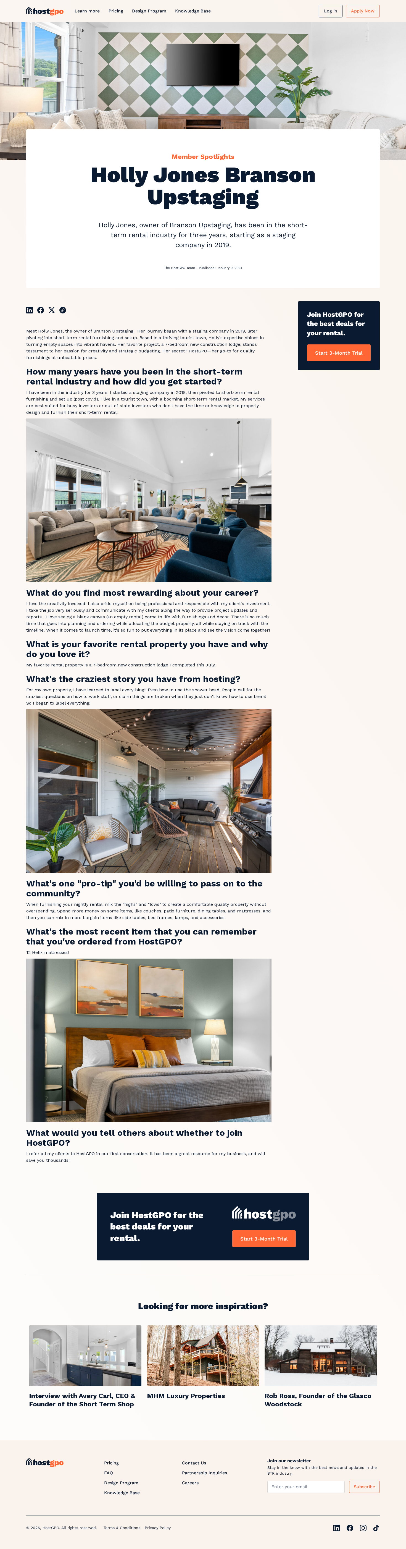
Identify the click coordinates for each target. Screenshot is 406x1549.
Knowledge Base (193, 11)
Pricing (116, 11)
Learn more (87, 11)
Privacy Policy (158, 1528)
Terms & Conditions (122, 1528)
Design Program (149, 11)
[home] (45, 11)
